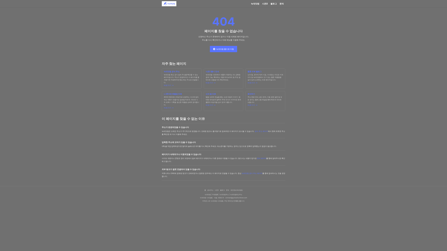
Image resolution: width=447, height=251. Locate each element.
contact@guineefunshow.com (236, 198)
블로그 (274, 3)
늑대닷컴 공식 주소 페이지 (252, 173)
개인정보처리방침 (236, 190)
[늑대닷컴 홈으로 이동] (169, 3)
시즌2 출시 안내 (212, 71)
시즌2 (265, 3)
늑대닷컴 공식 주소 (172, 71)
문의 (282, 3)
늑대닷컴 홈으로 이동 (225, 49)
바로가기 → (169, 85)
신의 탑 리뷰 (211, 94)
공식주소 (210, 190)
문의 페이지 (261, 158)
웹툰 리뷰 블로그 (255, 71)
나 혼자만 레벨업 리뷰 (173, 94)
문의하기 (251, 94)
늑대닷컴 (255, 3)
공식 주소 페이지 (261, 131)
